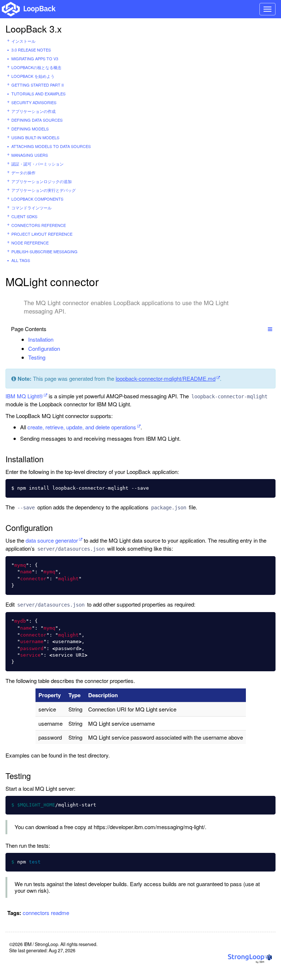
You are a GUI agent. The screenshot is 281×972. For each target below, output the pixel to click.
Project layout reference (41, 234)
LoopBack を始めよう (33, 76)
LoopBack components (37, 199)
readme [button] (60, 912)
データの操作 (23, 172)
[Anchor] (57, 339)
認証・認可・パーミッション (37, 164)
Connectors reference (38, 225)
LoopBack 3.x (33, 28)
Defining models (30, 129)
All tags (20, 260)
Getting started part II (37, 85)
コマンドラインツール (31, 207)
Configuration (44, 348)
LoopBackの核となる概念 (36, 67)
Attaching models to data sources (51, 146)
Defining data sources (37, 120)
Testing (36, 357)
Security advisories (33, 102)
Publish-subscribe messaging (44, 251)
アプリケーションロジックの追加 (41, 181)
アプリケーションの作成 (33, 111)
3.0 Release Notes (31, 50)
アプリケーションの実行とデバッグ (43, 190)
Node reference (30, 243)
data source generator (52, 540)
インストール (23, 41)
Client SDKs (24, 216)
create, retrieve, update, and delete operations (81, 427)
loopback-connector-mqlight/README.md (166, 378)
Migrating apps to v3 (34, 58)
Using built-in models (35, 137)
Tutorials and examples (38, 93)
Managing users (29, 155)
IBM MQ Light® (24, 396)
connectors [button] (36, 912)
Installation (40, 339)
